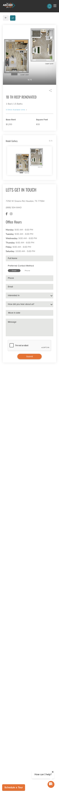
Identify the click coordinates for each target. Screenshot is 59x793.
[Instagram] (11, 214)
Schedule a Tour (13, 787)
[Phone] (49, 6)
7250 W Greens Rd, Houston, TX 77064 (25, 201)
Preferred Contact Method (21, 265)
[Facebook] (7, 214)
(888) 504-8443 (13, 207)
